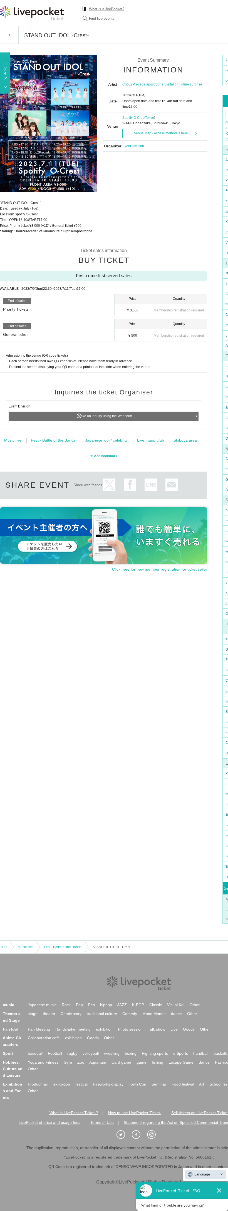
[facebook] (139, 1134)
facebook (130, 485)
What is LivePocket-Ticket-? (73, 1113)
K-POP (138, 1005)
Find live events (102, 18)
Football (55, 1053)
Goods (189, 1029)
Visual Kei (175, 1005)
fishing (157, 1062)
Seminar (159, 1084)
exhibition (104, 1029)
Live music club (150, 440)
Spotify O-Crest (133, 118)
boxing (131, 1053)
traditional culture (102, 1013)
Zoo (80, 1062)
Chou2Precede (133, 84)
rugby (72, 1053)
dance (176, 1013)
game (142, 1062)
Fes (91, 1005)
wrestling (112, 1053)
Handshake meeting (73, 1029)
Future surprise (190, 84)
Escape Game (181, 1062)
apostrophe (154, 84)
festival (81, 1084)
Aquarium (97, 1062)
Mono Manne (154, 1013)
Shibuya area (185, 440)
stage (33, 1013)
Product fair (38, 1084)
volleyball (91, 1053)
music (8, 1005)
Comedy (129, 1013)
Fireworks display (108, 1084)
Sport (8, 1053)
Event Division (133, 146)
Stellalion (171, 84)
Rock (66, 1005)
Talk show (156, 1029)
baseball (35, 1053)
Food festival (183, 1084)
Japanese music (42, 1005)
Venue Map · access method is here (161, 133)
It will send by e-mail (171, 485)
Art (201, 1084)
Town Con (137, 1084)
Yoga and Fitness (43, 1062)
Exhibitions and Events (12, 1091)
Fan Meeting (39, 1029)
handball (200, 1053)
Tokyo (149, 118)
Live (174, 1029)
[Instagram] (154, 1134)
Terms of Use (102, 1122)
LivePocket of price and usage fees (49, 1122)
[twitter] (124, 1134)
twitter (109, 485)
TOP (3, 947)
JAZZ (122, 1005)
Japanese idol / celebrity (106, 440)
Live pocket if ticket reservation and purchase (32, 13)
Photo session (130, 1029)
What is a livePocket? (106, 9)
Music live (12, 440)
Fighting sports (155, 1053)
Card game (121, 1062)
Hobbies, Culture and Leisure (13, 1069)
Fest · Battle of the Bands (53, 440)
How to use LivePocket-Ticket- (134, 1113)
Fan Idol (10, 1029)
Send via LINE (151, 485)
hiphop (106, 1005)
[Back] (9, 35)
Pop (79, 1005)
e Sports (180, 1053)
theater (49, 1013)
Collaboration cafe (44, 1038)
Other (195, 1005)
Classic (155, 1005)
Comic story (71, 1013)
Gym (68, 1062)
